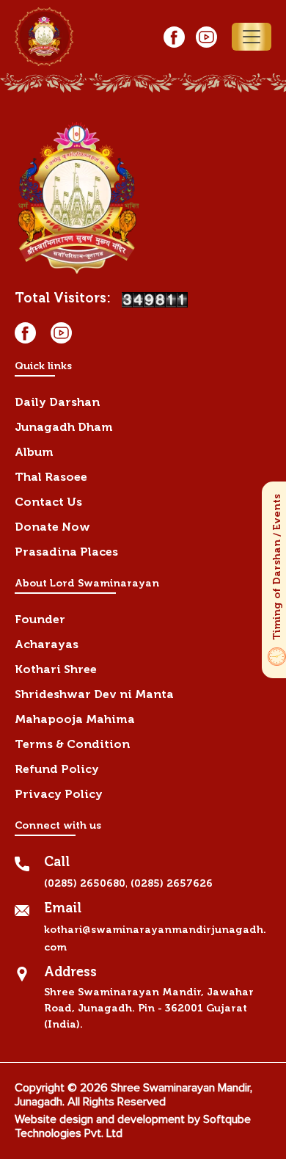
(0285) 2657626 (172, 883)
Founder (40, 619)
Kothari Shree (56, 669)
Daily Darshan (57, 402)
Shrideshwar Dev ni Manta (94, 694)
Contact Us (48, 502)
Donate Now (52, 527)
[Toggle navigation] (251, 37)
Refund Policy (57, 769)
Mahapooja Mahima (75, 719)
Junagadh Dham (64, 427)
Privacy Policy (59, 794)
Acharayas (46, 644)
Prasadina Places (66, 552)
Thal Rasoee (51, 477)
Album (34, 452)
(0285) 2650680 (84, 883)
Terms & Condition (72, 744)
